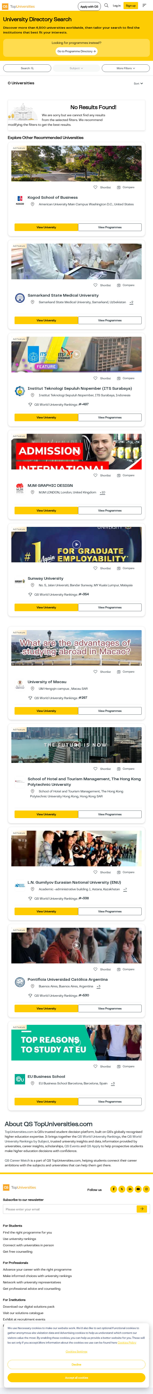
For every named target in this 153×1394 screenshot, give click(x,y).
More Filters (124, 68)
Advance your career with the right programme (37, 1270)
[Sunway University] (20, 581)
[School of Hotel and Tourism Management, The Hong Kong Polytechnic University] (20, 781)
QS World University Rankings (98, 1137)
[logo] (18, 5)
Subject (75, 68)
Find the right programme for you (27, 1233)
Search (25, 68)
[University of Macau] (20, 684)
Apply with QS (89, 6)
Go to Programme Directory (75, 51)
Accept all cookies (76, 1377)
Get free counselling (17, 1252)
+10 (102, 492)
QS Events (72, 1146)
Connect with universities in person (28, 1245)
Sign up (131, 5)
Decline (76, 1364)
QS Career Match (17, 1161)
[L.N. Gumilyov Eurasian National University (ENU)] (20, 885)
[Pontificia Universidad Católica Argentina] (20, 982)
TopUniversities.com (19, 1132)
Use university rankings (19, 1239)
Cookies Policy (127, 1342)
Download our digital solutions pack (29, 1307)
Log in (117, 5)
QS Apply (93, 1146)
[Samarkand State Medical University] (20, 298)
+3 (98, 986)
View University (46, 227)
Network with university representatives (32, 1282)
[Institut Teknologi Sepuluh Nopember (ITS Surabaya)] (20, 391)
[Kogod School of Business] (20, 200)
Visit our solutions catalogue (23, 1313)
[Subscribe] (142, 1209)
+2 (131, 302)
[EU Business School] (20, 1079)
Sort (136, 83)
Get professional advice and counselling (32, 1289)
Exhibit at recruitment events (24, 1319)
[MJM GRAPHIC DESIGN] (20, 488)
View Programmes (110, 227)
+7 (125, 889)
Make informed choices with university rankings (37, 1276)
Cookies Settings (76, 1351)
